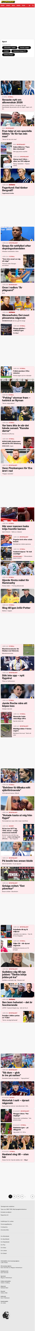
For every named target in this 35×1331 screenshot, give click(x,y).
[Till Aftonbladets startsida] (8, 2)
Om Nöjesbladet (5, 1242)
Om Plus (3, 1245)
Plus (22, 2)
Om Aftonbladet (5, 1236)
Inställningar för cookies (7, 1221)
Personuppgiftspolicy (6, 1224)
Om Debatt (4, 1253)
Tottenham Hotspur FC (19, 51)
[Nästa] (32, 1196)
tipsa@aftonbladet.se (21, 1209)
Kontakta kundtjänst (6, 1212)
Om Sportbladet (5, 1239)
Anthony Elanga (8, 54)
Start (3, 5)
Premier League (24, 47)
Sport (8, 5)
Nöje (13, 5)
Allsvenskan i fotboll (9, 47)
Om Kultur (3, 1247)
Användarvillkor (5, 1230)
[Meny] (29, 5)
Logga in (29, 2)
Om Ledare (4, 1250)
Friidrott (6, 51)
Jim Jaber (3, 1303)
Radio (18, 5)
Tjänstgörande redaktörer (7, 1206)
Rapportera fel (4, 1215)
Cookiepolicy (4, 1227)
